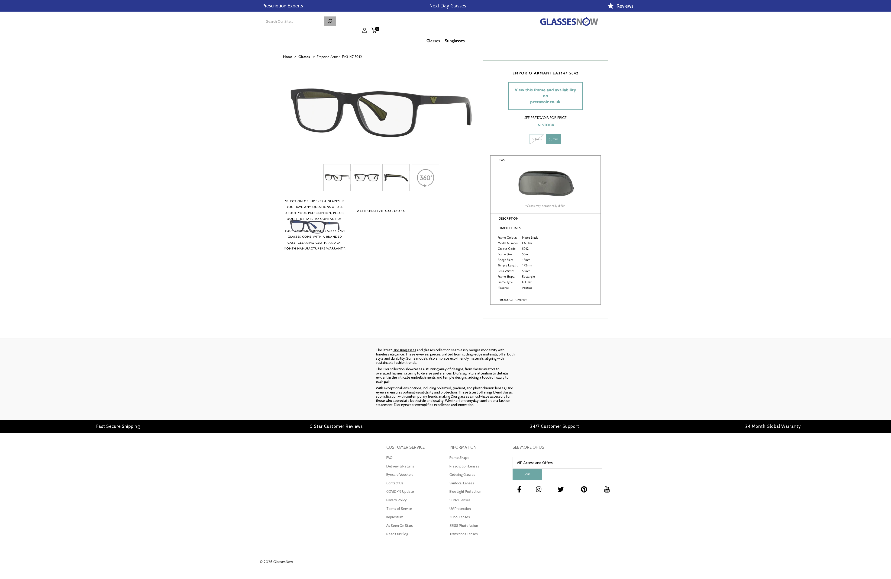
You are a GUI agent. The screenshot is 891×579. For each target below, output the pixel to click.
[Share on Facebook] (885, 80)
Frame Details (510, 228)
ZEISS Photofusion (463, 526)
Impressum (394, 517)
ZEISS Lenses (459, 517)
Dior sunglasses (404, 350)
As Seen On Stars (399, 526)
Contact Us (394, 483)
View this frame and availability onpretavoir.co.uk (545, 95)
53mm (537, 139)
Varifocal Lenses (461, 483)
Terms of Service (399, 509)
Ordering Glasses (462, 475)
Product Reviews (513, 300)
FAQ (389, 458)
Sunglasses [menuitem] (455, 40)
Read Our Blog (397, 534)
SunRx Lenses (460, 500)
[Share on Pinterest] (885, 103)
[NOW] (330, 21)
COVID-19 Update (400, 491)
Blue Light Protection (465, 491)
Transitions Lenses (463, 534)
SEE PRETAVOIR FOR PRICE (545, 117)
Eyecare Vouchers (399, 475)
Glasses (304, 56)
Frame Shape (459, 458)
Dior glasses (460, 396)
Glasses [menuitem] (433, 40)
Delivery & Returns (400, 466)
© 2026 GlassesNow (276, 562)
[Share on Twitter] (885, 92)
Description (509, 219)
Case (502, 160)
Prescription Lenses (464, 466)
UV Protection (460, 509)
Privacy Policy (396, 500)
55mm (553, 139)
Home (288, 56)
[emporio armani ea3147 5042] (337, 177)
